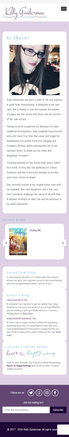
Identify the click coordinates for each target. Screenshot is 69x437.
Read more (28, 313)
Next (62, 243)
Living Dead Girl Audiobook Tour (21, 318)
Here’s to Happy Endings (19, 365)
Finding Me (35, 230)
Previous (6, 243)
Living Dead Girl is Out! (17, 300)
